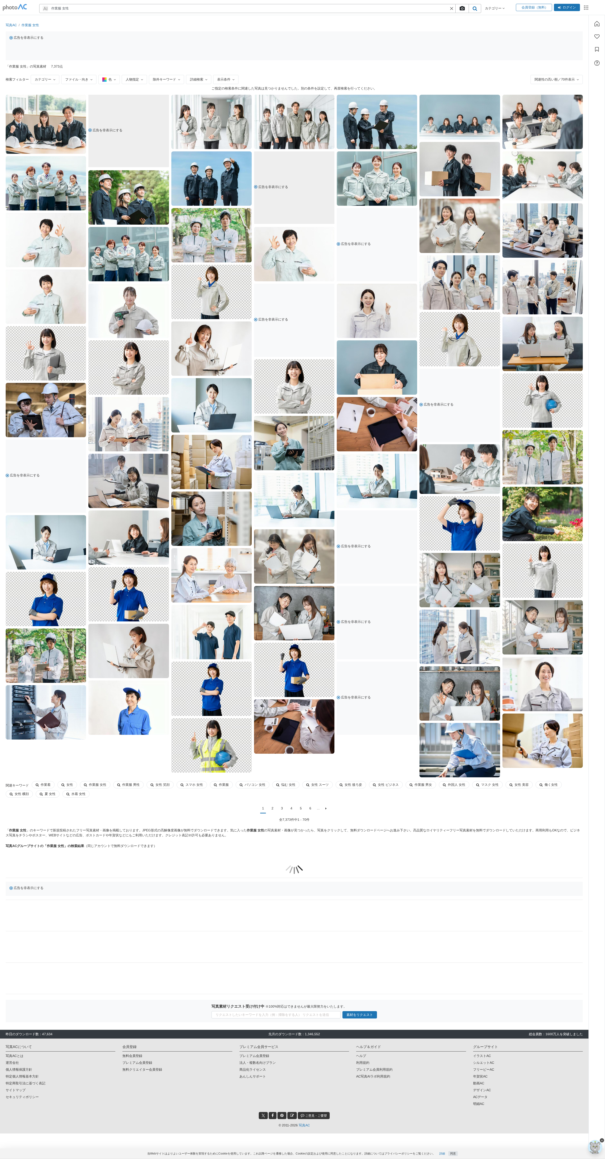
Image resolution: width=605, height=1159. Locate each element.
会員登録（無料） (534, 7)
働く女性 (551, 785)
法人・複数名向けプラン (257, 1063)
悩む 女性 (288, 785)
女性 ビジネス (388, 785)
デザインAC (482, 1090)
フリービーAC (483, 1069)
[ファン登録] (596, 36)
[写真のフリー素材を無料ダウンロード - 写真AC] (15, 7)
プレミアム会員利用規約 (374, 1069)
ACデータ (480, 1097)
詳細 (442, 1153)
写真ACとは (14, 1056)
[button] (451, 8)
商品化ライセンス (252, 1069)
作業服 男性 (131, 785)
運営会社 (12, 1063)
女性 (69, 785)
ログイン (569, 7)
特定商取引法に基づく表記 (25, 1083)
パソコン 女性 (255, 785)
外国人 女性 (456, 785)
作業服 (224, 785)
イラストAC (482, 1056)
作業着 (46, 785)
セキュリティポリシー (22, 1097)
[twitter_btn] (263, 1115)
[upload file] (462, 8)
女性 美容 (521, 785)
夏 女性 (50, 794)
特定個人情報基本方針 (22, 1076)
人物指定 (132, 79)
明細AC (478, 1104)
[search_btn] (475, 8)
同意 (453, 1153)
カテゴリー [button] (493, 8)
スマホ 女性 (194, 785)
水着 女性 (78, 794)
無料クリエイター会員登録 (142, 1069)
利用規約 (362, 1063)
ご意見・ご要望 (315, 1115)
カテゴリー (43, 79)
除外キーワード (164, 79)
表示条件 (223, 79)
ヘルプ (361, 1056)
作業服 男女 (423, 785)
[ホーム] (596, 23)
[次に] (326, 808)
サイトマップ (16, 1090)
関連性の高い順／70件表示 (555, 79)
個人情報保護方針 (19, 1069)
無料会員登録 (132, 1056)
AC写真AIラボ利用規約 (373, 1076)
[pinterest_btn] (281, 1115)
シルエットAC (483, 1063)
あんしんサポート (252, 1076)
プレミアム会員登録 (137, 1063)
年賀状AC (480, 1076)
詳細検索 (196, 79)
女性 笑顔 (163, 785)
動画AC (478, 1083)
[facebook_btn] (273, 1115)
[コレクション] (596, 49)
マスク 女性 (490, 785)
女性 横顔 (22, 794)
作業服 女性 (30, 25)
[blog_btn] (292, 1115)
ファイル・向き (76, 79)
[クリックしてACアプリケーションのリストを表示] (586, 7)
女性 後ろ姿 (353, 785)
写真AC (11, 25)
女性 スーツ (320, 785)
